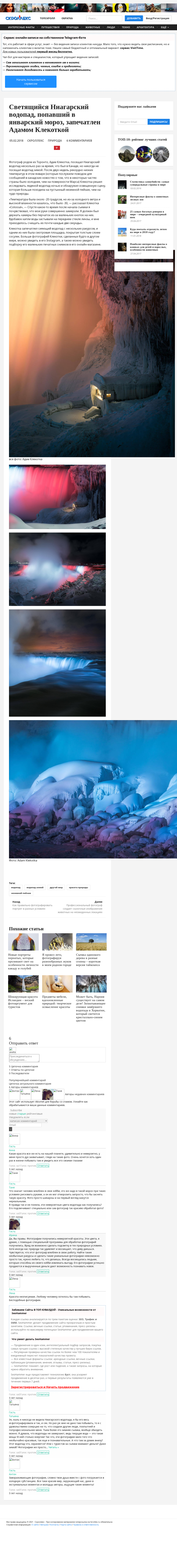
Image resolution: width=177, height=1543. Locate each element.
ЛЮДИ (111, 27)
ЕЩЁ (164, 27)
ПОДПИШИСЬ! (158, 121)
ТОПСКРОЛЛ (47, 18)
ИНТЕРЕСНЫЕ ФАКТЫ (21, 27)
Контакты (54, 1524)
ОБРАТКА (66, 18)
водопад (15, 887)
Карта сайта (66, 1524)
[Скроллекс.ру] (18, 18)
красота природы (78, 887)
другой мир (56, 887)
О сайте (35, 1524)
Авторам (44, 1524)
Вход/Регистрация (157, 18)
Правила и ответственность (86, 1524)
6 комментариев (79, 141)
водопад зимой (35, 887)
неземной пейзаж (21, 893)
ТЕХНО (126, 27)
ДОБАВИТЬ (134, 18)
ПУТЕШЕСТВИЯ (50, 27)
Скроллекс (35, 141)
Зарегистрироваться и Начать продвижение (45, 1387)
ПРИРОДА (72, 27)
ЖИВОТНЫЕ (92, 27)
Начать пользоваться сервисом (30, 82)
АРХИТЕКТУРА (145, 27)
